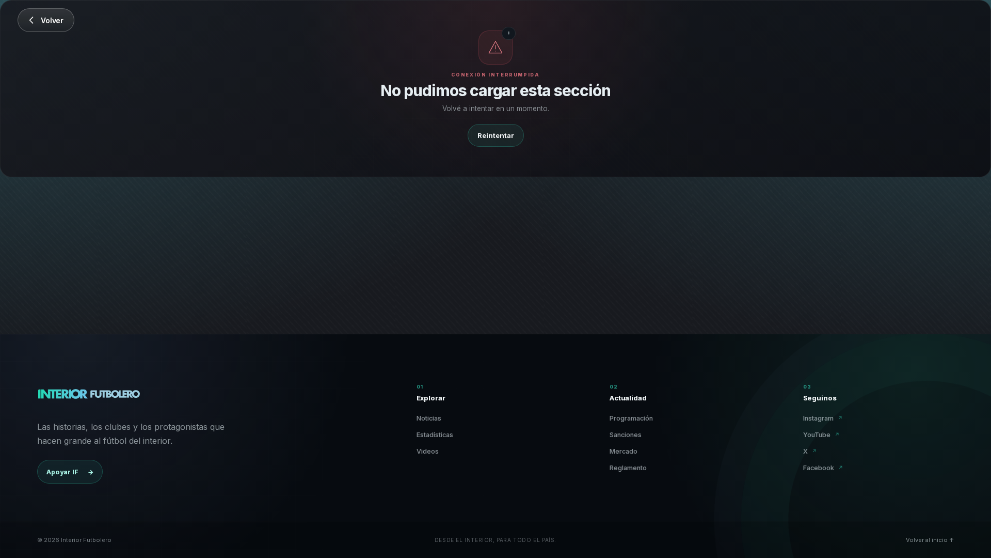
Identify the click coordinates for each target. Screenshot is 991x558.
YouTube (821, 435)
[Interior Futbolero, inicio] (88, 396)
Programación (631, 418)
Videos (428, 451)
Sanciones (626, 435)
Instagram (823, 418)
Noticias (429, 418)
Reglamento (628, 468)
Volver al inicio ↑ (930, 540)
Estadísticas (435, 435)
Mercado (623, 451)
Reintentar (495, 135)
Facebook (823, 468)
